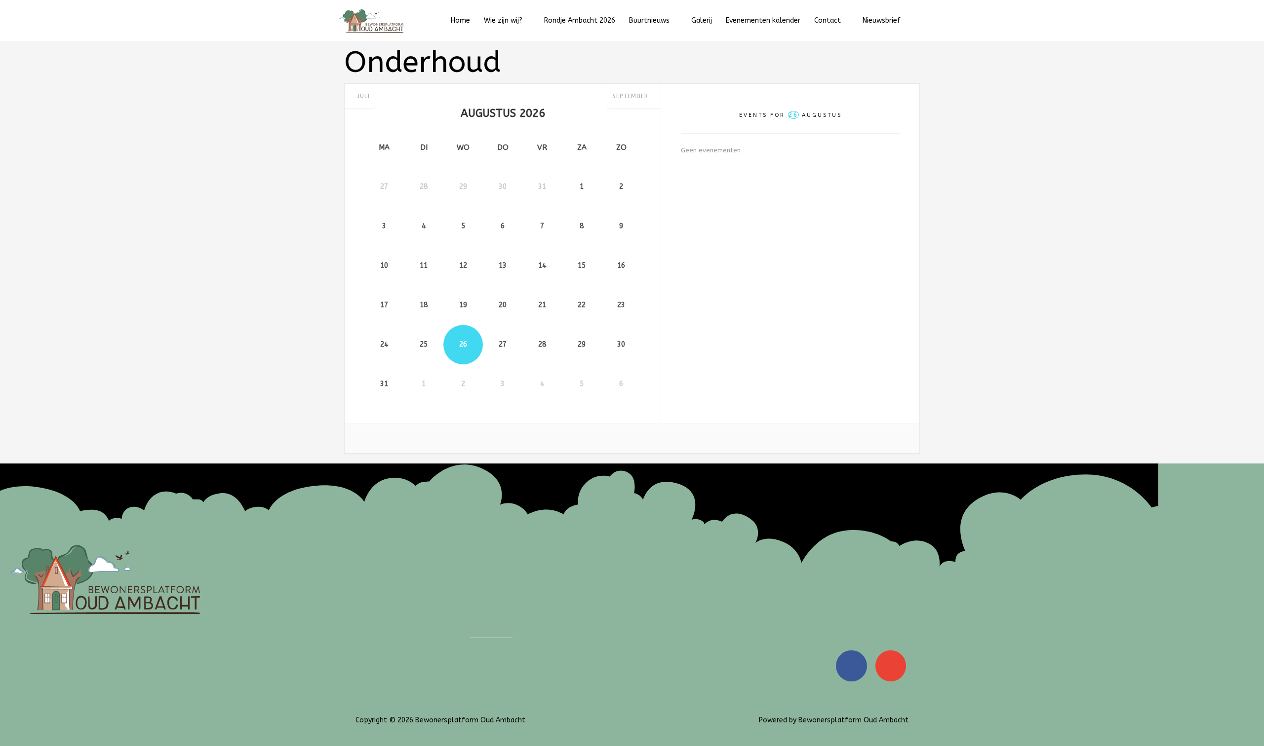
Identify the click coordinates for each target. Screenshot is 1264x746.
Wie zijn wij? (503, 20)
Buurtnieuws (649, 20)
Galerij (701, 20)
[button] (917, 20)
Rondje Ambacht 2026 (579, 20)
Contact (827, 20)
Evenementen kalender (763, 20)
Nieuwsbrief (882, 20)
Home (460, 20)
